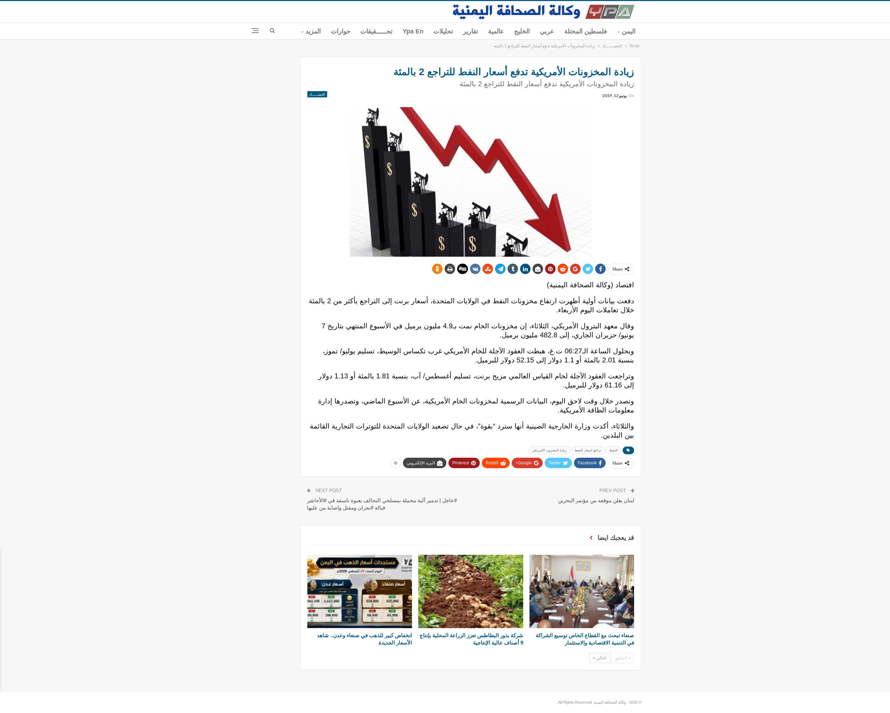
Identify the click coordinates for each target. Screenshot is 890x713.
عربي (547, 31)
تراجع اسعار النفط (588, 450)
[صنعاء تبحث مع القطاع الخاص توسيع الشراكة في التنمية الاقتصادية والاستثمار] (581, 591)
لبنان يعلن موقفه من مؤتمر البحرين (596, 500)
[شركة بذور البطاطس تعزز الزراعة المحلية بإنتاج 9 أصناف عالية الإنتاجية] (470, 591)
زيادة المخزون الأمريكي (549, 450)
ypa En (413, 31)
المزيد (313, 31)
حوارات (340, 31)
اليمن (629, 31)
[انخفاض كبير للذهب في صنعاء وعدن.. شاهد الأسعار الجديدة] (359, 591)
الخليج (522, 31)
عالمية (496, 31)
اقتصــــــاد (317, 94)
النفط (613, 450)
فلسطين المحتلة (585, 31)
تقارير (470, 31)
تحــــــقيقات (377, 31)
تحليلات (443, 31)
